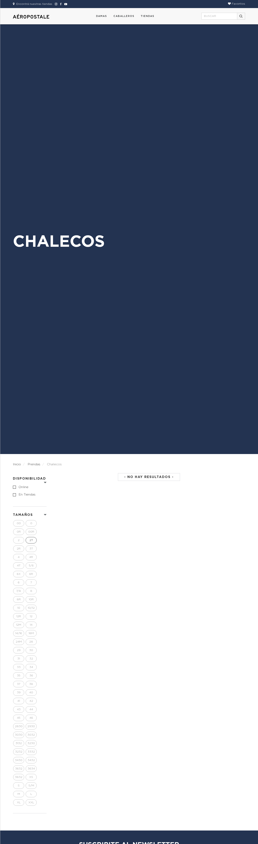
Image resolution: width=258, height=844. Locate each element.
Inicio (17, 464)
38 (31, 684)
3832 (18, 777)
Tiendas (147, 16)
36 (31, 675)
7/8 (18, 591)
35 (18, 675)
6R (31, 574)
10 (18, 608)
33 (19, 667)
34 (31, 667)
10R (31, 599)
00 (19, 523)
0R (19, 531)
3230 (31, 743)
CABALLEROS (123, 16)
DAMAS (101, 16)
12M (18, 624)
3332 (31, 751)
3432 (31, 760)
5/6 (31, 565)
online (23, 487)
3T (31, 548)
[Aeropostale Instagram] (55, 4)
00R (31, 531)
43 (19, 709)
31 (18, 658)
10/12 (31, 608)
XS (31, 777)
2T (31, 540)
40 (31, 692)
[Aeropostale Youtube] (65, 4)
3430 (18, 760)
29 (19, 650)
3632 (18, 768)
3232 (18, 751)
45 (18, 717)
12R (18, 616)
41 (18, 701)
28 (31, 641)
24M (19, 641)
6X (19, 574)
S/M (31, 785)
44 (31, 709)
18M (31, 633)
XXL (31, 802)
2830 (19, 726)
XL (19, 802)
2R (19, 548)
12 (31, 616)
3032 (31, 734)
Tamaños (23, 514)
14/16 (18, 633)
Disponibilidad (29, 478)
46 (31, 717)
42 (31, 701)
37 (18, 684)
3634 (31, 768)
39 (19, 692)
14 (31, 624)
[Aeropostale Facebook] (60, 4)
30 (31, 650)
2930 (31, 726)
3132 (19, 743)
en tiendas (27, 494)
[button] (236, 3)
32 (31, 658)
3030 (19, 734)
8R (19, 599)
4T (19, 565)
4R (31, 557)
